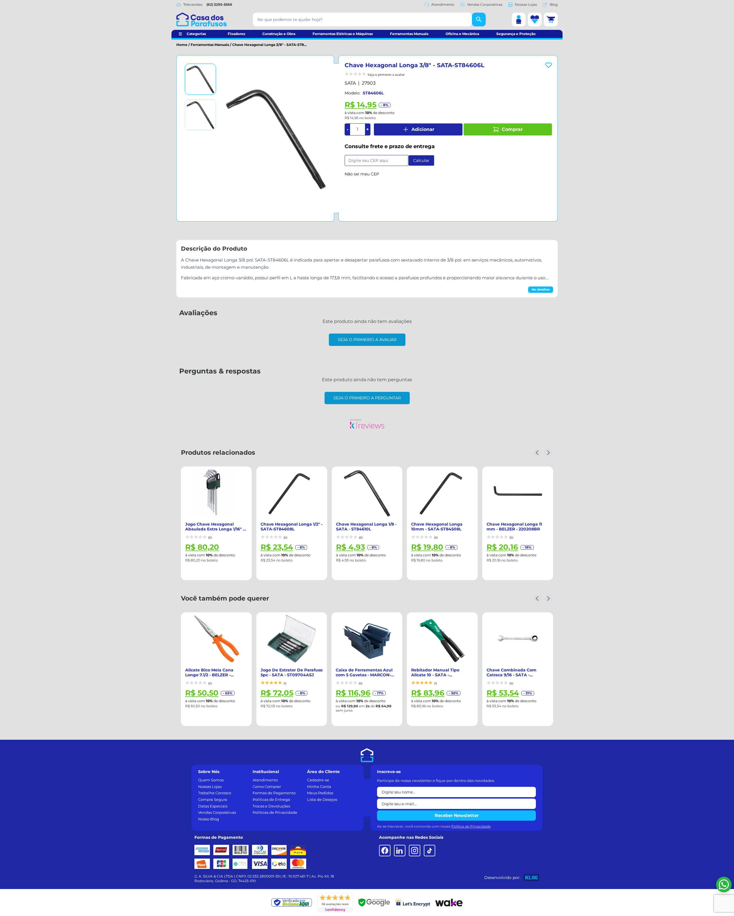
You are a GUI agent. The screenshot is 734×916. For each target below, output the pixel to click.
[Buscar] (479, 19)
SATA (350, 83)
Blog (554, 4)
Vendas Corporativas (484, 4)
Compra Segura (212, 799)
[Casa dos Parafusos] (201, 19)
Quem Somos (211, 780)
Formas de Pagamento (274, 793)
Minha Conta (319, 786)
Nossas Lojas (526, 4)
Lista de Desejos (322, 799)
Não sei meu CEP (362, 174)
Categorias (196, 34)
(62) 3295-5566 (219, 4)
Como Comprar (267, 786)
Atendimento (442, 4)
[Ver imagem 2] (200, 114)
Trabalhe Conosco (214, 793)
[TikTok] (429, 850)
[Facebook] (385, 850)
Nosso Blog (208, 819)
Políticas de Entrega (271, 799)
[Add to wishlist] (548, 65)
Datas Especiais (212, 806)
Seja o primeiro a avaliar (367, 339)
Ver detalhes (541, 289)
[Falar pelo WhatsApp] (724, 884)
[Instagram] (414, 850)
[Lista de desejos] (535, 19)
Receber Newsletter (457, 815)
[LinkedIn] (399, 850)
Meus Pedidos (320, 793)
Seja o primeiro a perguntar (367, 397)
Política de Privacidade (471, 826)
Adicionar (422, 129)
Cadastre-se (318, 780)
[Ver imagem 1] (200, 79)
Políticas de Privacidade (275, 812)
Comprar (512, 129)
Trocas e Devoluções (271, 806)
